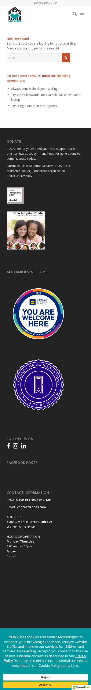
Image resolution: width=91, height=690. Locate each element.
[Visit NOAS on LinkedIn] (23, 447)
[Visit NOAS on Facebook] (8, 447)
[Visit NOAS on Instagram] (15, 447)
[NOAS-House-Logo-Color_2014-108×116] (38, 14)
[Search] (73, 14)
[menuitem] (73, 14)
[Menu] (82, 15)
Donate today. (26, 159)
